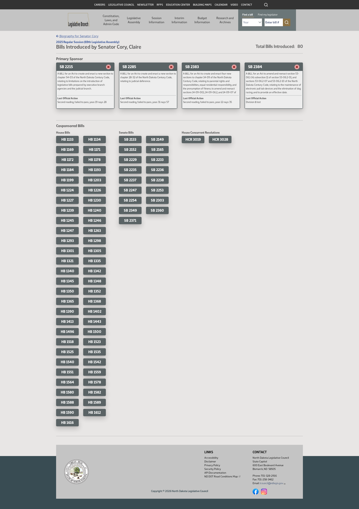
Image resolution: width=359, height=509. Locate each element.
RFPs (160, 4)
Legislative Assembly (134, 20)
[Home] (78, 20)
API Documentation (215, 472)
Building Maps (202, 4)
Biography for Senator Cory (78, 36)
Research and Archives (225, 20)
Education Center (178, 4)
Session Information (156, 20)
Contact (246, 4)
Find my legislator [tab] (268, 14)
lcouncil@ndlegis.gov (271, 483)
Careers (99, 4)
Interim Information (179, 20)
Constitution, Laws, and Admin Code (111, 20)
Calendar (221, 4)
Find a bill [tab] (247, 14)
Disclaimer (210, 461)
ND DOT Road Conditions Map (221, 476)
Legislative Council (121, 4)
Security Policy (212, 469)
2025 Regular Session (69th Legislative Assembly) (87, 42)
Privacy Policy (212, 465)
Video (234, 4)
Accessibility (211, 457)
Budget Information (202, 20)
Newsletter (145, 4)
